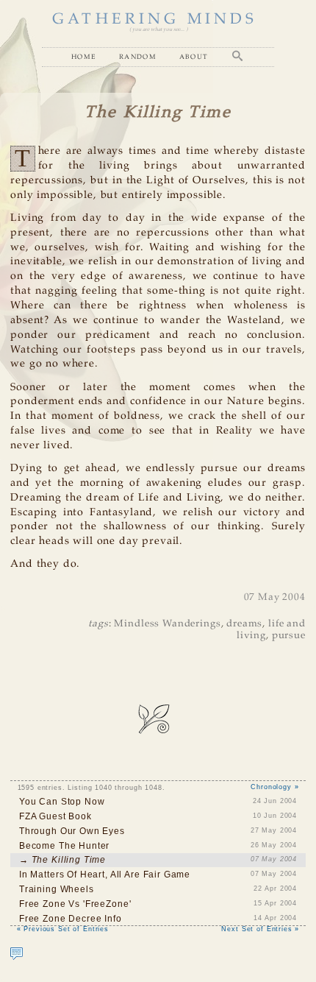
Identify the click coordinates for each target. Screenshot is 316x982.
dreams (244, 623)
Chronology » (274, 787)
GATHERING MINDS (154, 19)
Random (138, 56)
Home (83, 56)
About (194, 56)
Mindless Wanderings (167, 623)
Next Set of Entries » (260, 929)
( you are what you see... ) (158, 29)
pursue (289, 635)
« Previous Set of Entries (63, 929)
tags (98, 623)
